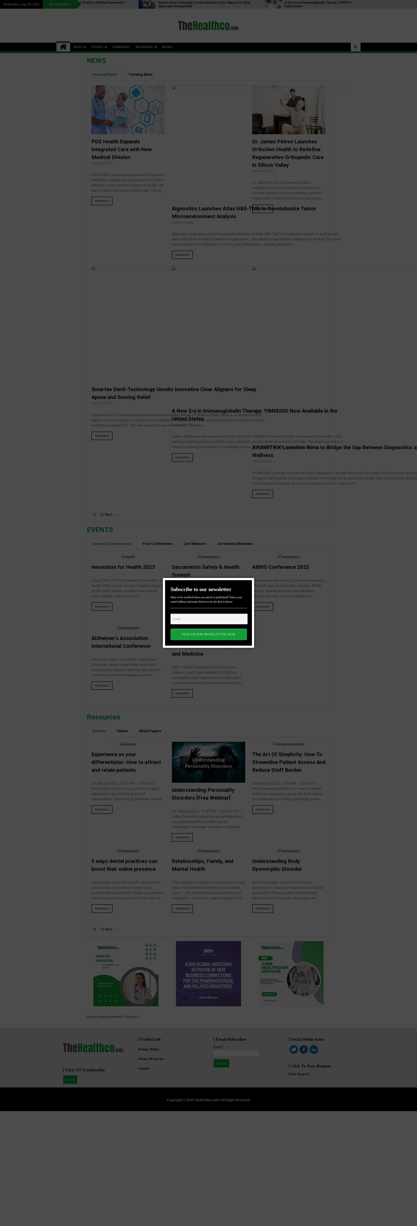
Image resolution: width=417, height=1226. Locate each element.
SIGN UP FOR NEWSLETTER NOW (208, 634)
